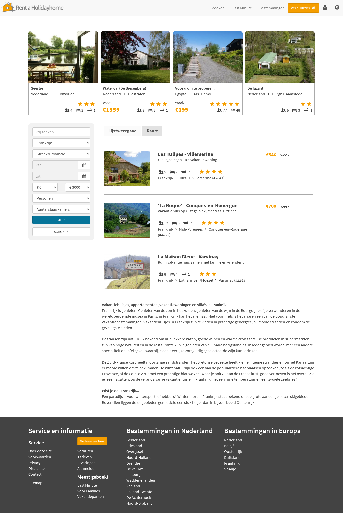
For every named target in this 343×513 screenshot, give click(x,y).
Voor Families (88, 490)
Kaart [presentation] (152, 131)
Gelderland (135, 439)
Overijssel (134, 451)
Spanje (230, 468)
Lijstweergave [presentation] (122, 131)
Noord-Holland (139, 457)
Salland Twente (139, 491)
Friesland (134, 445)
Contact (34, 474)
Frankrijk (232, 463)
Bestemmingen (272, 7)
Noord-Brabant (139, 503)
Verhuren (85, 450)
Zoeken (218, 7)
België (229, 445)
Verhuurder (300, 7)
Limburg (133, 474)
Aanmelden (87, 468)
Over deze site (40, 450)
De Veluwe (135, 468)
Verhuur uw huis (92, 441)
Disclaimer (37, 468)
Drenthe (133, 463)
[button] (325, 7)
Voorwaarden (39, 456)
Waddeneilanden (140, 480)
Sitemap (35, 482)
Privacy (34, 462)
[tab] (122, 131)
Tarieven (84, 456)
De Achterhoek (138, 497)
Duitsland (232, 457)
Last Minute (242, 7)
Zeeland (133, 485)
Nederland (233, 439)
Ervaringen (86, 462)
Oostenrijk (233, 451)
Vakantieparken (90, 496)
